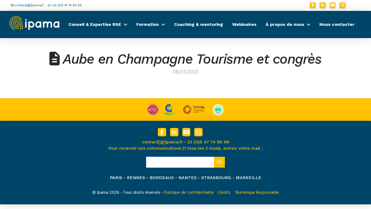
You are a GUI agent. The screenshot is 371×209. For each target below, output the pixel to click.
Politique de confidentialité (189, 192)
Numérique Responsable (257, 192)
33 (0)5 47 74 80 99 (208, 142)
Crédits (224, 192)
